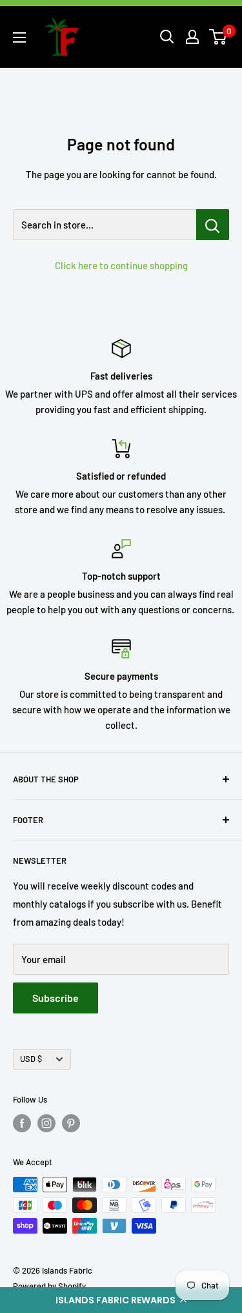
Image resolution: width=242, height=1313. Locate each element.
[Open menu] (19, 37)
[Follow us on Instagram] (46, 1123)
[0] (218, 37)
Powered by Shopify (49, 1286)
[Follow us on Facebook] (22, 1123)
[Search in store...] (212, 224)
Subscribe (55, 998)
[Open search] (167, 37)
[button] (121, 1300)
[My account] (192, 37)
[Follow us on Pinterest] (71, 1123)
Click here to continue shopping (121, 265)
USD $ (31, 1058)
